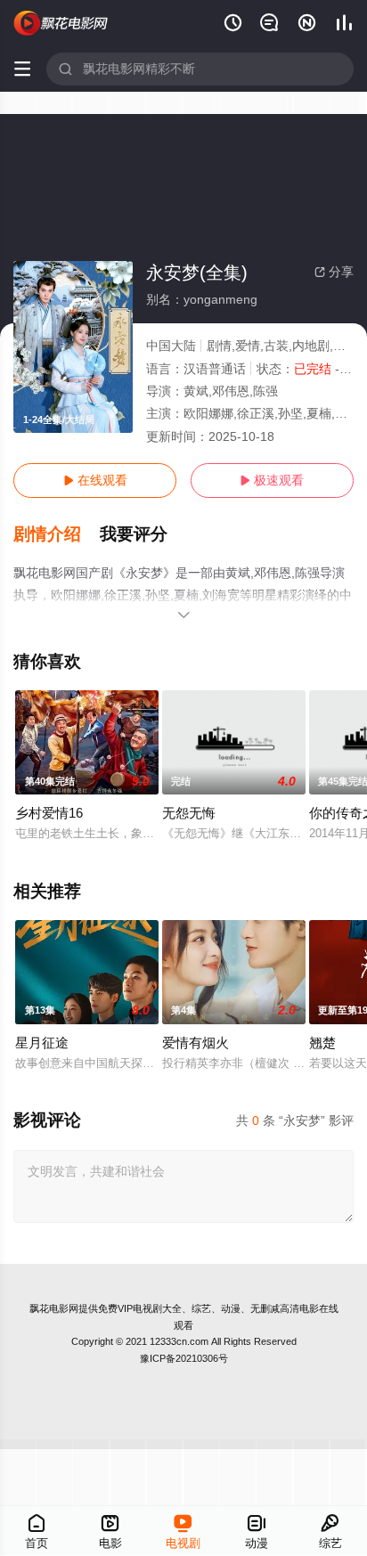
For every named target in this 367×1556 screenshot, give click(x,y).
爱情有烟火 (195, 1042)
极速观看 (272, 480)
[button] (56, 534)
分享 (334, 272)
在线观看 (95, 480)
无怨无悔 (189, 812)
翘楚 (322, 1042)
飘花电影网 (53, 1308)
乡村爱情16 (49, 812)
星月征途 (42, 1042)
